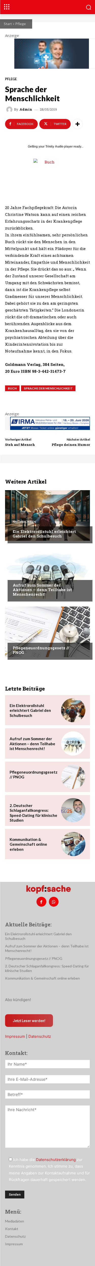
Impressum (15, 1036)
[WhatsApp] (54, 901)
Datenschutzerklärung (56, 1159)
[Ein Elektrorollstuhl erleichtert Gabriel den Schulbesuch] (47, 515)
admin (26, 109)
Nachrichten (24, 521)
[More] (77, 124)
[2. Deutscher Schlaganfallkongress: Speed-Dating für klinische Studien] (73, 810)
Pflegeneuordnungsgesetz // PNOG (41, 650)
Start (8, 24)
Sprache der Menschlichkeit (48, 388)
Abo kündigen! (18, 999)
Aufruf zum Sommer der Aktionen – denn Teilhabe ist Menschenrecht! (42, 590)
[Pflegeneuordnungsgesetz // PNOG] (47, 632)
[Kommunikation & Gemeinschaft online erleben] (73, 844)
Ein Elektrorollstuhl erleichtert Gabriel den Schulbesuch (44, 533)
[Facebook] (41, 901)
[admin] (10, 110)
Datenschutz (39, 1036)
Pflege (20, 24)
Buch (12, 388)
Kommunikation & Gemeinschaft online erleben (28, 844)
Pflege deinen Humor (71, 444)
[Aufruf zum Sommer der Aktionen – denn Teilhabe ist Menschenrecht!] (47, 573)
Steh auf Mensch (20, 444)
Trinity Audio (54, 146)
